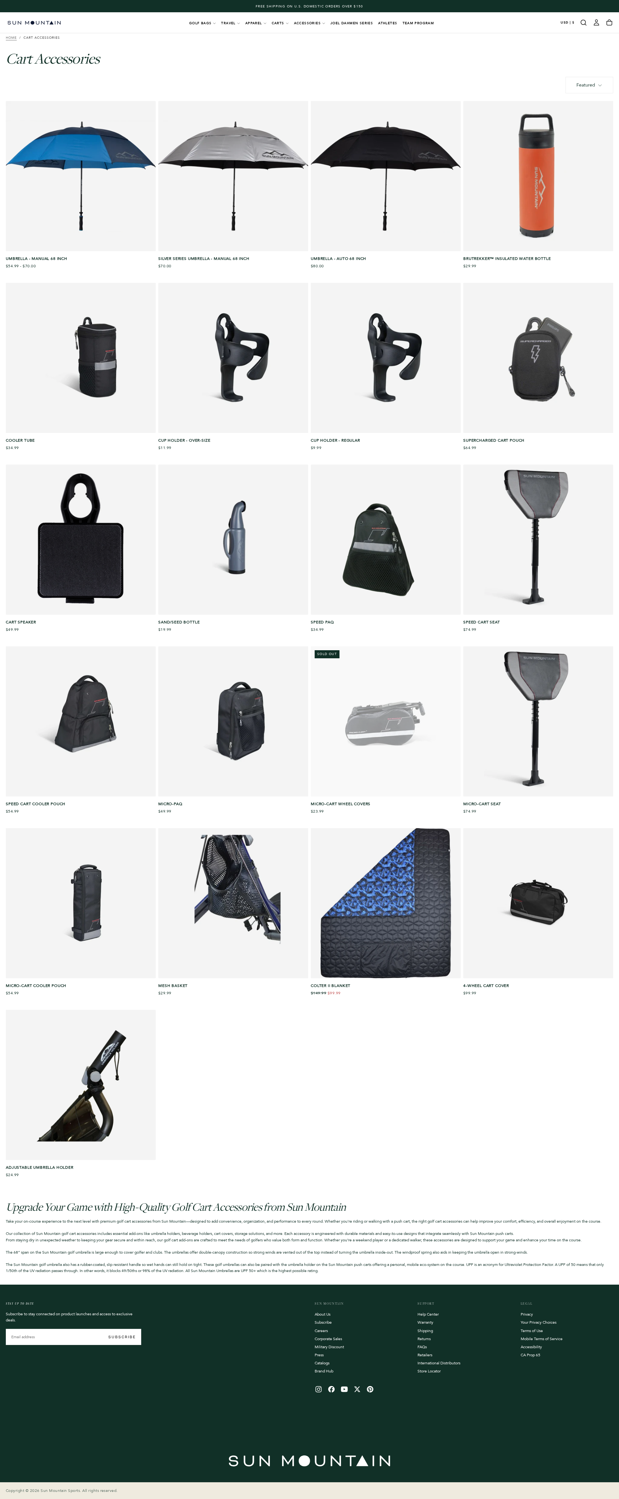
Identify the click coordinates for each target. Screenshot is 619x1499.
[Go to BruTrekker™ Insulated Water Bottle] (538, 176)
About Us (322, 1314)
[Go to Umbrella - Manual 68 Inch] (81, 176)
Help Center (428, 1314)
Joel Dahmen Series (351, 23)
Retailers (425, 1355)
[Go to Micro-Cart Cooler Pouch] (81, 903)
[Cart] (609, 22)
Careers (321, 1330)
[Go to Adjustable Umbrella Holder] (81, 1085)
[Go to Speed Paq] (386, 540)
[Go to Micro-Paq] (233, 721)
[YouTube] (344, 1389)
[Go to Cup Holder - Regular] (386, 358)
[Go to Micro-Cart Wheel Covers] (386, 721)
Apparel (253, 23)
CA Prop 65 (530, 1355)
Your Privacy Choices (538, 1322)
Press (319, 1355)
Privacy (527, 1314)
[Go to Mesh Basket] (233, 903)
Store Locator (429, 1371)
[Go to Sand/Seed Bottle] (233, 540)
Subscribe (122, 1337)
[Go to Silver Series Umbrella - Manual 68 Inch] (233, 176)
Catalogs (322, 1363)
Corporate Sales (328, 1338)
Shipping (425, 1330)
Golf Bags (200, 23)
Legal (527, 1304)
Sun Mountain (329, 1304)
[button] (568, 22)
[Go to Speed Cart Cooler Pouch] (81, 721)
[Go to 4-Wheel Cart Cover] (538, 903)
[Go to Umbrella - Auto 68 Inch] (386, 176)
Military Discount (329, 1347)
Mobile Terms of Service (542, 1338)
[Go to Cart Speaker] (81, 540)
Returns (424, 1338)
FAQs (422, 1347)
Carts (278, 23)
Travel (228, 23)
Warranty (425, 1322)
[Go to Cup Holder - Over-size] (233, 358)
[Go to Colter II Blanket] (386, 903)
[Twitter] (357, 1389)
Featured (585, 85)
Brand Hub (324, 1371)
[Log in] (596, 22)
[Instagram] (318, 1389)
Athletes (387, 23)
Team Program (418, 23)
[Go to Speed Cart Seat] (538, 540)
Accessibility (531, 1347)
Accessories (307, 23)
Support (426, 1304)
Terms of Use (532, 1330)
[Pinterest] (370, 1389)
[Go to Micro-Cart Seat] (538, 721)
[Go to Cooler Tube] (81, 358)
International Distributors (439, 1363)
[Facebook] (331, 1389)
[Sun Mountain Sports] (309, 1461)
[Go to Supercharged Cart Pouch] (538, 358)
